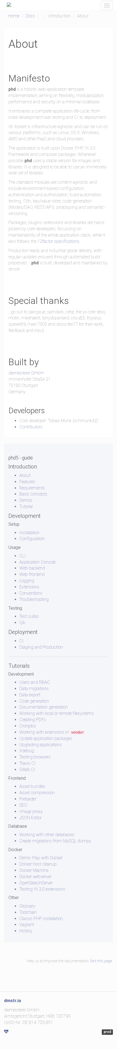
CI (21, 640)
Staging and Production (41, 647)
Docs (30, 16)
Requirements (32, 488)
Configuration (32, 538)
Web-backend (32, 568)
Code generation (34, 701)
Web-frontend (32, 574)
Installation (29, 532)
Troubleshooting (34, 599)
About (24, 475)
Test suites (29, 616)
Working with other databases (46, 834)
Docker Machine (33, 870)
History (25, 930)
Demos (25, 500)
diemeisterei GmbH (26, 373)
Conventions (30, 593)
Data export (29, 694)
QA (22, 622)
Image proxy (31, 811)
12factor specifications (58, 241)
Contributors (30, 427)
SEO (23, 805)
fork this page (101, 961)
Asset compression (37, 792)
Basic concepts (33, 494)
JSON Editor (30, 817)
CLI (22, 555)
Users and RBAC (34, 682)
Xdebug (26, 750)
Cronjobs (27, 725)
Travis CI (27, 763)
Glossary (27, 906)
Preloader (27, 799)
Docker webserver (35, 876)
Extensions (29, 587)
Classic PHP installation (41, 918)
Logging (26, 580)
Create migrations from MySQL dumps (55, 841)
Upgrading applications (40, 744)
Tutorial (26, 506)
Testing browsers (35, 757)
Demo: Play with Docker (41, 857)
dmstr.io (12, 1000)
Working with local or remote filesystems (56, 713)
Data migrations (34, 688)
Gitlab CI (27, 769)
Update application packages (45, 738)
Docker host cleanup (38, 864)
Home (13, 16)
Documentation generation (43, 707)
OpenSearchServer (36, 882)
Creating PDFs (32, 719)
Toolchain (28, 912)
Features (27, 481)
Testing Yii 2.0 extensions (42, 889)
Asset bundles (32, 786)
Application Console (37, 562)
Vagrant (26, 924)
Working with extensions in (51, 732)
